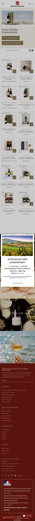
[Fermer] (31, 237)
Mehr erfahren (17, 283)
